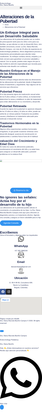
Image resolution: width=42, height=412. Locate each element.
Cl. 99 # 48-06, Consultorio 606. (21, 283)
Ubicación (21, 278)
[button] (21, 8)
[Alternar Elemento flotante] (2, 407)
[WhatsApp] (21, 239)
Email (21, 262)
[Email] (21, 255)
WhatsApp (21, 246)
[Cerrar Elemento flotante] (2, 331)
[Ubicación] (21, 271)
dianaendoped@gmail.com (21, 267)
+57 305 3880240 (21, 251)
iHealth (16, 319)
